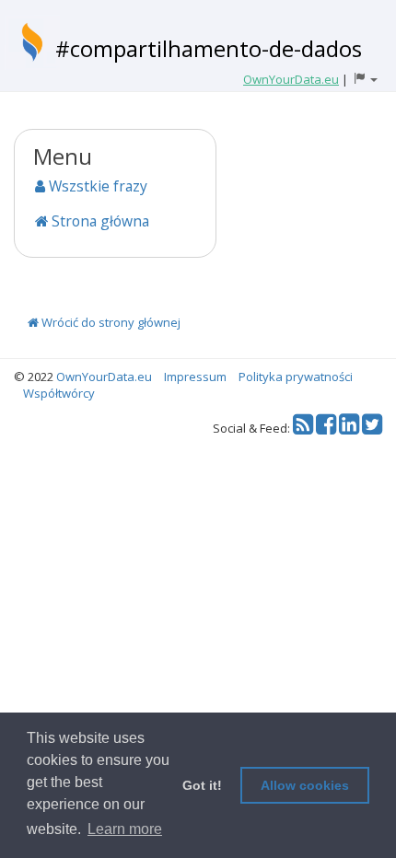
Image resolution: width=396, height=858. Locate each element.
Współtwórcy (59, 393)
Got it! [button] (202, 785)
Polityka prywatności (296, 376)
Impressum (195, 376)
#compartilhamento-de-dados (208, 48)
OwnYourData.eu (104, 376)
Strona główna (98, 221)
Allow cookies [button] (305, 785)
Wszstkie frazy (96, 186)
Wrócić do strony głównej (110, 322)
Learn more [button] (124, 829)
